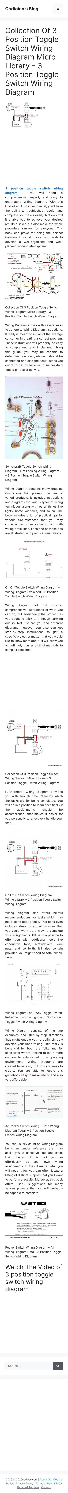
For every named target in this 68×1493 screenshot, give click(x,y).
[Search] (58, 1366)
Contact (46, 1487)
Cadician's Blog (21, 8)
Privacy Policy (24, 1483)
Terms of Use (43, 1483)
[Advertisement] (34, 158)
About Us (45, 1479)
